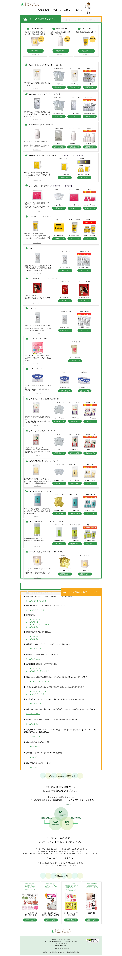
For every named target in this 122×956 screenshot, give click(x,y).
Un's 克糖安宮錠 (35, 746)
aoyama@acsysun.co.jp (62, 948)
